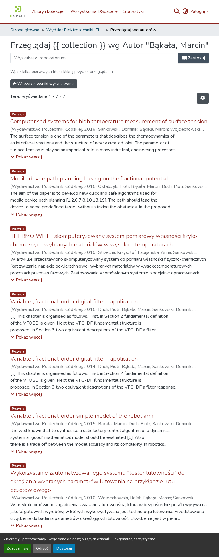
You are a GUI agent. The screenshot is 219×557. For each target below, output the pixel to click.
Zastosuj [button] (196, 58)
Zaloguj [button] (198, 11)
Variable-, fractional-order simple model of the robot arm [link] (81, 416)
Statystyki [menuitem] (133, 11)
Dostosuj (64, 548)
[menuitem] (93, 11)
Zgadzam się (17, 548)
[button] (18, 11)
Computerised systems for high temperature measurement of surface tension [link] (109, 121)
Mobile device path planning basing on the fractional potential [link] (89, 178)
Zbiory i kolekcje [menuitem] (48, 11)
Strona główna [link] (24, 30)
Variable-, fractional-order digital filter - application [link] (74, 301)
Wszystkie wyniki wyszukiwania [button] (45, 84)
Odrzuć (42, 548)
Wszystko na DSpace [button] (91, 11)
